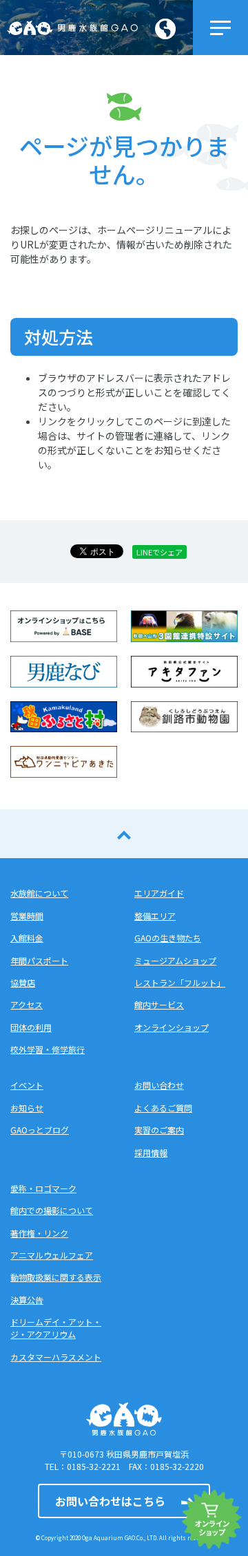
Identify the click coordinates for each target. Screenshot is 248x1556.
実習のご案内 (159, 1130)
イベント (26, 1085)
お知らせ (26, 1107)
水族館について (39, 893)
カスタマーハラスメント (55, 1357)
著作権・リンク (39, 1233)
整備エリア (155, 915)
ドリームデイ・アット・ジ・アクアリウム (55, 1328)
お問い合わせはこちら (110, 1501)
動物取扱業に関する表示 (55, 1277)
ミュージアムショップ (175, 960)
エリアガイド (159, 893)
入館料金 (26, 938)
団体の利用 (31, 1027)
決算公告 (26, 1299)
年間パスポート (39, 960)
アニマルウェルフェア (51, 1255)
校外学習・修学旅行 (47, 1049)
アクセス (26, 1004)
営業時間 (26, 915)
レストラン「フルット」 (179, 982)
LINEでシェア (159, 551)
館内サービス (159, 1004)
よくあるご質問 (163, 1107)
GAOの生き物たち (167, 938)
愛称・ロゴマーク (43, 1188)
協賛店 (22, 982)
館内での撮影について (51, 1210)
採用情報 (150, 1152)
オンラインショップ (171, 1027)
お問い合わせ (159, 1085)
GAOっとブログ (39, 1130)
